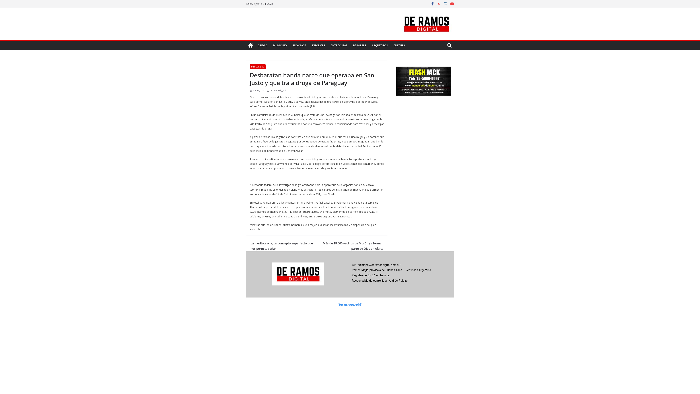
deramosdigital (278, 90)
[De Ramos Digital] (250, 45)
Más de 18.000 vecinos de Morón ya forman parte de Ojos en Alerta (353, 246)
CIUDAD (262, 45)
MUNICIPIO (280, 45)
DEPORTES (359, 45)
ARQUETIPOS (380, 45)
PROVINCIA (299, 45)
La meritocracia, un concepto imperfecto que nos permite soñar (281, 246)
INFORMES (318, 45)
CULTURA (399, 45)
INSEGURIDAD (257, 66)
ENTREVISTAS (339, 45)
